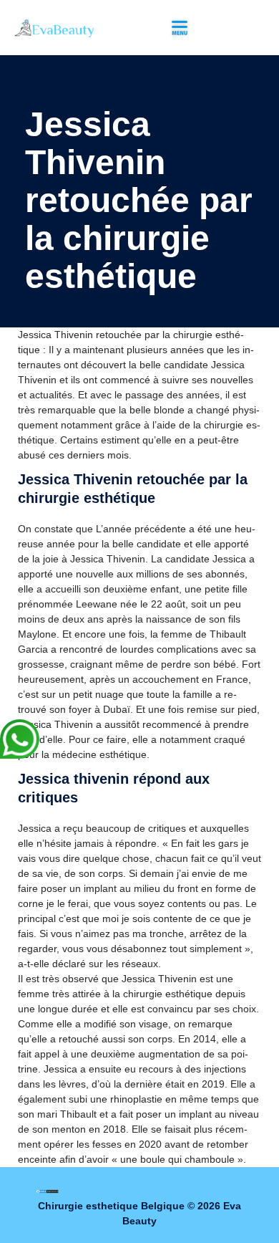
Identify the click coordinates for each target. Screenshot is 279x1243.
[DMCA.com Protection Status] (47, 1190)
